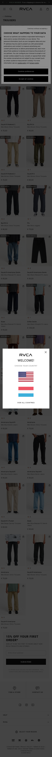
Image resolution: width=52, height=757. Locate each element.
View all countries (26, 402)
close (46, 352)
